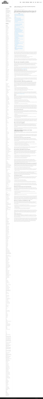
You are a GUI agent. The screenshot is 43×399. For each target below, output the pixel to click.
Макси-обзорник (7, 381)
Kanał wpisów (7, 393)
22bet (6, 119)
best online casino (7, 152)
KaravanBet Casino (7, 218)
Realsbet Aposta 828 (8, 325)
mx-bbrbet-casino (7, 277)
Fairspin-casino (7, 197)
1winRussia (7, 93)
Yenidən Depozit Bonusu (17, 28)
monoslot (7, 246)
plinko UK (7, 316)
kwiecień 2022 (7, 58)
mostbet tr (7, 268)
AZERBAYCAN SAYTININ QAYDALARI (18, 31)
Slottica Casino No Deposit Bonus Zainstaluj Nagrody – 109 (8, 351)
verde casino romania (8, 374)
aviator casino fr (7, 133)
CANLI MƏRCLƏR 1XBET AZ (17, 25)
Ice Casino (7, 205)
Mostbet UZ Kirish (7, 271)
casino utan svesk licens (8, 181)
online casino (7, 285)
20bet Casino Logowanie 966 (8, 117)
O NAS (35, 2)
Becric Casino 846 (7, 150)
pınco (6, 309)
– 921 (6, 80)
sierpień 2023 (7, 44)
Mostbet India (7, 260)
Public (6, 319)
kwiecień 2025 (7, 32)
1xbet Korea (7, 107)
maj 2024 (6, 42)
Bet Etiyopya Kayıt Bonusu (17, 40)
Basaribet (7, 144)
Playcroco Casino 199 (8, 311)
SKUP (33, 2)
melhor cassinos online (8, 236)
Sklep (40, 2)
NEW (6, 279)
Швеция (6, 390)
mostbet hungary (7, 258)
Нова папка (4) (7, 384)
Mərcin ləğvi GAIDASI (17, 34)
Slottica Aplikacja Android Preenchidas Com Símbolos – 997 (8, 341)
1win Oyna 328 (7, 90)
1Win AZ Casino (7, 83)
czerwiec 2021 (7, 67)
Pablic (6, 291)
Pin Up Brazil (7, 299)
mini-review (7, 239)
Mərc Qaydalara (16, 33)
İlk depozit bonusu (17, 41)
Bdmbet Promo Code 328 (8, 149)
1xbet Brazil (7, 100)
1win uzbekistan (7, 92)
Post (6, 318)
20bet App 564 (7, 116)
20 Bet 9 (6, 115)
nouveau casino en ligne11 (8, 284)
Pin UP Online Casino (8, 303)
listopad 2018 (7, 77)
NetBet (6, 278)
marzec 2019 (7, 75)
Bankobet (7, 143)
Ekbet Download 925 (8, 195)
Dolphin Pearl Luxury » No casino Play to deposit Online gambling (8, 18)
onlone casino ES (7, 288)
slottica (6, 333)
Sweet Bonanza (7, 365)
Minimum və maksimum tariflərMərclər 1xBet (19, 27)
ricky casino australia (8, 329)
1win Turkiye (7, 91)
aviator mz (7, 136)
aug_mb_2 (7, 125)
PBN (6, 294)
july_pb (6, 214)
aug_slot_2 (7, 127)
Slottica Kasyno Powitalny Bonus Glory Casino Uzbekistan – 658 (8, 357)
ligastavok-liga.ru (7, 231)
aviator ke (7, 135)
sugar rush (7, 362)
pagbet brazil (7, 292)
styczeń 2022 (7, 61)
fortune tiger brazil (7, 199)
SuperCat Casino (7, 363)
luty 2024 (6, 43)
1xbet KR (6, 108)
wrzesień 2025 (7, 28)
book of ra (7, 161)
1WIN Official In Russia (8, 89)
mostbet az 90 (7, 249)
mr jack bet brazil (7, 276)
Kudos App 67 (7, 222)
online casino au (7, 286)
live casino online (7, 232)
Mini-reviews (7, 240)
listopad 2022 (7, 52)
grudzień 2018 (7, 76)
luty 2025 (6, 34)
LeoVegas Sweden (7, 229)
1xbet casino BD (7, 102)
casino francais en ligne (8, 176)
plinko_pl (6, 317)
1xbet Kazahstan (7, 106)
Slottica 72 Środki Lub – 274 (8, 337)
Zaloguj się (7, 392)
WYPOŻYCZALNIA (27, 2)
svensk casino (7, 364)
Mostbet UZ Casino (7, 270)
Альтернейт (7, 379)
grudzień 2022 (7, 51)
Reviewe (6, 327)
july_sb (6, 216)
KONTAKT (38, 2)
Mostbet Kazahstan (7, 262)
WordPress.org (7, 395)
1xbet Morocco (7, 110)
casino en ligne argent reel (8, 173)
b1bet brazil (7, 141)
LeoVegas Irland (7, 228)
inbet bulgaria (7, 206)
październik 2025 (7, 27)
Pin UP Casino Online (8, 302)
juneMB (6, 217)
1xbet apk (21, 7)
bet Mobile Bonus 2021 (17, 38)
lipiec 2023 (7, 45)
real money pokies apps (8, 324)
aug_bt (6, 123)
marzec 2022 (7, 59)
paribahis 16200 (7, 293)
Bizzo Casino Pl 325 (7, 159)
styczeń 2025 (7, 35)
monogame (7, 245)
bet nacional (7, 153)
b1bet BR (6, 140)
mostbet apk (7, 248)
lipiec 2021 (7, 66)
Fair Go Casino (7, 196)
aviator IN (7, 134)
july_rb (6, 215)
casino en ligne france (8, 175)
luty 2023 (6, 49)
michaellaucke (7, 237)
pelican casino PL (7, 295)
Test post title (7, 9)
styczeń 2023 (7, 50)
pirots (6, 307)
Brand (6, 168)
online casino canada (8, 287)
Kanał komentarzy (7, 394)
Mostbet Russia (7, 267)
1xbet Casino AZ (7, 101)
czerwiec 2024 (7, 41)
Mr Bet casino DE (7, 275)
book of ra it (7, 162)
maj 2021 (6, 68)
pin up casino (7, 300)
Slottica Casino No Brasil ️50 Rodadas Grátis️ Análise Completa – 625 (8, 346)
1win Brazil (7, 85)
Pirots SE (6, 308)
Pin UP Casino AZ (7, 301)
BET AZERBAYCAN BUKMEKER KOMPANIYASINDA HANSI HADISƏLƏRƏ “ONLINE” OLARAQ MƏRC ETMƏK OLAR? (19, 30)
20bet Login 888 (7, 118)
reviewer (6, 328)
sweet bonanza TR (7, 367)
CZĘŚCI (20, 2)
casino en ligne (7, 172)
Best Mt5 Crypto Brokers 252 (8, 151)
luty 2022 (6, 60)
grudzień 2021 (7, 62)
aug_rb (6, 126)
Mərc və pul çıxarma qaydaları (18, 18)
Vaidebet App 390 (7, 371)
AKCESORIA (24, 2)
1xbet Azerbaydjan (7, 98)
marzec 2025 (7, 33)
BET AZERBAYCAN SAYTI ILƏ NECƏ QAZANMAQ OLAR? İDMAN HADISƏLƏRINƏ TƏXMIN (19, 47)
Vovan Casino (7, 375)
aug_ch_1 (6, 124)
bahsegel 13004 (7, 142)
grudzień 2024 (7, 36)
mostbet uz (7, 269)
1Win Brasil (7, 84)
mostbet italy (7, 261)
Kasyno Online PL (7, 219)
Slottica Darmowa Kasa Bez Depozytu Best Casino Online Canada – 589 (8, 355)
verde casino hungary (8, 372)
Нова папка (7, 383)
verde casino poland (8, 373)
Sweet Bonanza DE (7, 366)
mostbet (6, 247)
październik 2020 (7, 69)
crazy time (7, 192)
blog (6, 160)
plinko (6, 312)
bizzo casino (7, 158)
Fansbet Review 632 (8, 198)
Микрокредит (7, 382)
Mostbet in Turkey (7, 259)
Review (6, 326)
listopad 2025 (7, 26)
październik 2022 (7, 53)
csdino (6, 193)
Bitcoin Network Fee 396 (8, 157)
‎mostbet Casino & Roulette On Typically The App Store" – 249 (8, 254)
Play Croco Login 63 (7, 310)
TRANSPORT (31, 2)
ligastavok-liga (7, 230)
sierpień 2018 (7, 78)
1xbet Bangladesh (7, 99)
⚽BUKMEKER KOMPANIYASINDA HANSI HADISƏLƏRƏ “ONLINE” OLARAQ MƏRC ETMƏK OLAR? (19, 49)
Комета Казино (7, 380)
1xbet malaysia (7, 109)
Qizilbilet (6, 320)
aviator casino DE (7, 132)
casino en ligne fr (7, 174)
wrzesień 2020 (7, 70)
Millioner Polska (7, 238)
